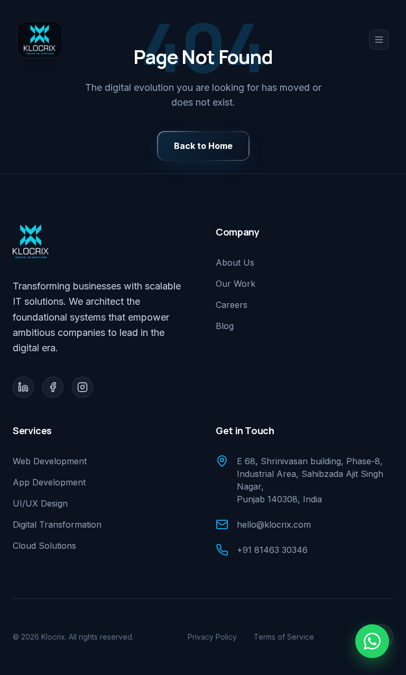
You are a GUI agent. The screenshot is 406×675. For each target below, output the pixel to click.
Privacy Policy (212, 636)
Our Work (235, 283)
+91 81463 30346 (272, 550)
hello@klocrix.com (274, 524)
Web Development (50, 461)
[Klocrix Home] (39, 39)
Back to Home (203, 145)
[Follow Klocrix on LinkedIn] (23, 387)
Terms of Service (284, 636)
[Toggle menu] (379, 40)
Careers (231, 304)
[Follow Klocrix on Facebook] (52, 387)
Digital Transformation (57, 524)
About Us (235, 262)
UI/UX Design (40, 503)
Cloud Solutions (44, 545)
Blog (225, 326)
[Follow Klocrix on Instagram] (82, 387)
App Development (49, 482)
